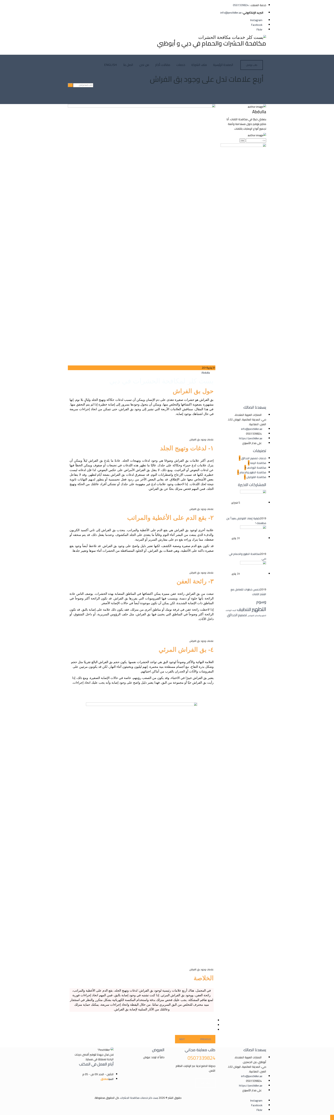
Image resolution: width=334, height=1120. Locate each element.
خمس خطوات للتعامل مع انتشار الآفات (248, 592)
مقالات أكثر (162, 65)
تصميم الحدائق (237, 615)
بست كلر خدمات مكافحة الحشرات (139, 1097)
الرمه (234, 610)
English (110, 65)
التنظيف (244, 609)
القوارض (251, 615)
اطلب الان (205, 1083)
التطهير (259, 609)
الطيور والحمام (260, 615)
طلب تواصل (251, 65)
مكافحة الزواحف (256, 467)
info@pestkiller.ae (231, 12)
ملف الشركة (199, 65)
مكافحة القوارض (256, 477)
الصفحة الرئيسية (223, 65)
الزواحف (229, 610)
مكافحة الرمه (258, 462)
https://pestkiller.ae (250, 438)
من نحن (144, 65)
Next (182, 1039)
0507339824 (241, 5)
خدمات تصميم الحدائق (253, 458)
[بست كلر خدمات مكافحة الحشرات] (211, 37)
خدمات (180, 65)
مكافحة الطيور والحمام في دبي (247, 556)
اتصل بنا (128, 65)
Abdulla (205, 372)
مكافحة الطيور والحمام (253, 472)
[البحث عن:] (256, 140)
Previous (205, 1039)
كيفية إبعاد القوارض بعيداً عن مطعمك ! (246, 521)
